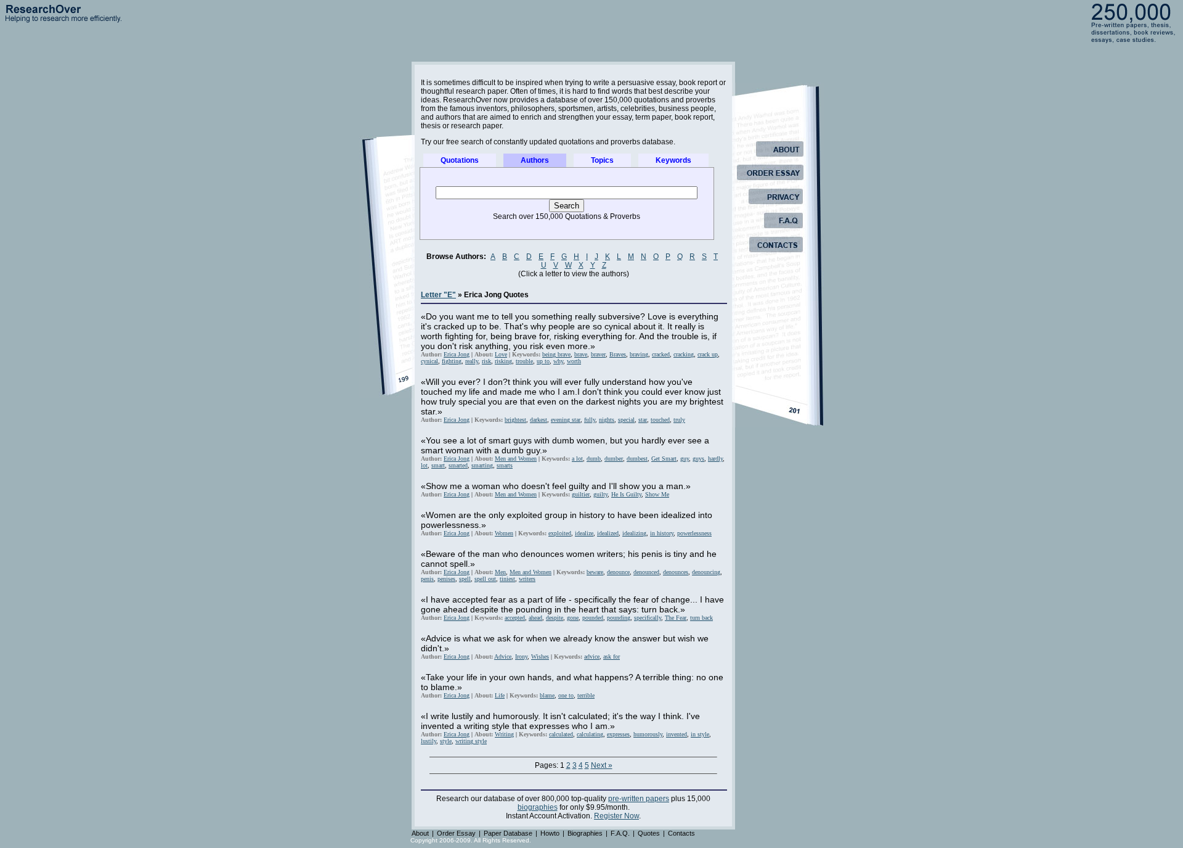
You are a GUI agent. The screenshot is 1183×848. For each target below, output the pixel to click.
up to (543, 361)
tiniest (507, 578)
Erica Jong (457, 354)
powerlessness (694, 533)
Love (501, 354)
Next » (601, 765)
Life (500, 695)
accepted (515, 617)
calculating (590, 734)
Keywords (673, 160)
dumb (594, 458)
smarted (458, 465)
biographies (538, 807)
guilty (600, 494)
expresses (618, 734)
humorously (647, 734)
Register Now (616, 816)
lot (424, 465)
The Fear (675, 617)
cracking (683, 354)
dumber (613, 458)
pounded (592, 617)
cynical (429, 361)
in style (700, 734)
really (471, 361)
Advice (502, 656)
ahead (535, 617)
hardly (715, 458)
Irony (521, 656)
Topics (602, 160)
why (558, 361)
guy (684, 458)
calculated (561, 734)
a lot (577, 458)
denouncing (706, 572)
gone (573, 617)
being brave (556, 354)
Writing (504, 734)
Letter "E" (438, 294)
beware (595, 572)
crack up (707, 354)
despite (554, 617)
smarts (505, 465)
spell (465, 578)
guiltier (581, 494)
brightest (515, 419)
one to (566, 695)
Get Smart (664, 458)
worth (574, 361)
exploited (559, 533)
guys (698, 458)
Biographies (585, 833)
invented (676, 734)
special (626, 419)
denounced (646, 572)
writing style (471, 741)
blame (547, 695)
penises (446, 578)
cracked (661, 354)
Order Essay (456, 833)
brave (580, 354)
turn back (701, 617)
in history (661, 533)
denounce (618, 572)
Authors (535, 160)
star (642, 419)
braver (598, 354)
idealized (608, 533)
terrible (586, 695)
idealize (584, 533)
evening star (565, 419)
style (446, 741)
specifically (647, 617)
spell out (485, 578)
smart (438, 465)
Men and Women (516, 458)
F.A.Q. (620, 833)
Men (500, 572)
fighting (451, 361)
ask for (611, 656)
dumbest (637, 458)
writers (527, 578)
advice (592, 656)
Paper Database (508, 833)
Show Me (657, 494)
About (420, 833)
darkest (538, 419)
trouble (524, 361)
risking (503, 361)
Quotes (649, 833)
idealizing (634, 533)
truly (679, 419)
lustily (428, 741)
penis (427, 578)
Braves (617, 354)
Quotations (460, 160)
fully (589, 419)
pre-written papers (638, 798)
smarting (482, 465)
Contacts (681, 833)
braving (639, 354)
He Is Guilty (626, 494)
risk (486, 361)
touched (660, 419)
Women (504, 533)
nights (606, 419)
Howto (549, 833)
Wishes (540, 656)
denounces (675, 572)
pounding (618, 617)
